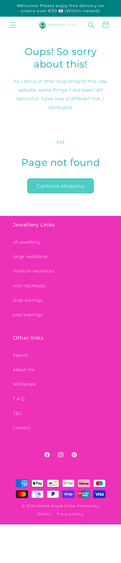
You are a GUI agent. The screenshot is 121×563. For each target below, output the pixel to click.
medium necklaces (34, 271)
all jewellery (26, 242)
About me (24, 369)
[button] (13, 25)
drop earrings (28, 300)
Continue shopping (60, 186)
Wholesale (24, 384)
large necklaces (30, 256)
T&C (17, 413)
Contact (21, 428)
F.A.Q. (19, 398)
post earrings (28, 314)
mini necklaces (29, 286)
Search (20, 355)
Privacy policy (70, 514)
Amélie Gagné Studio (56, 506)
